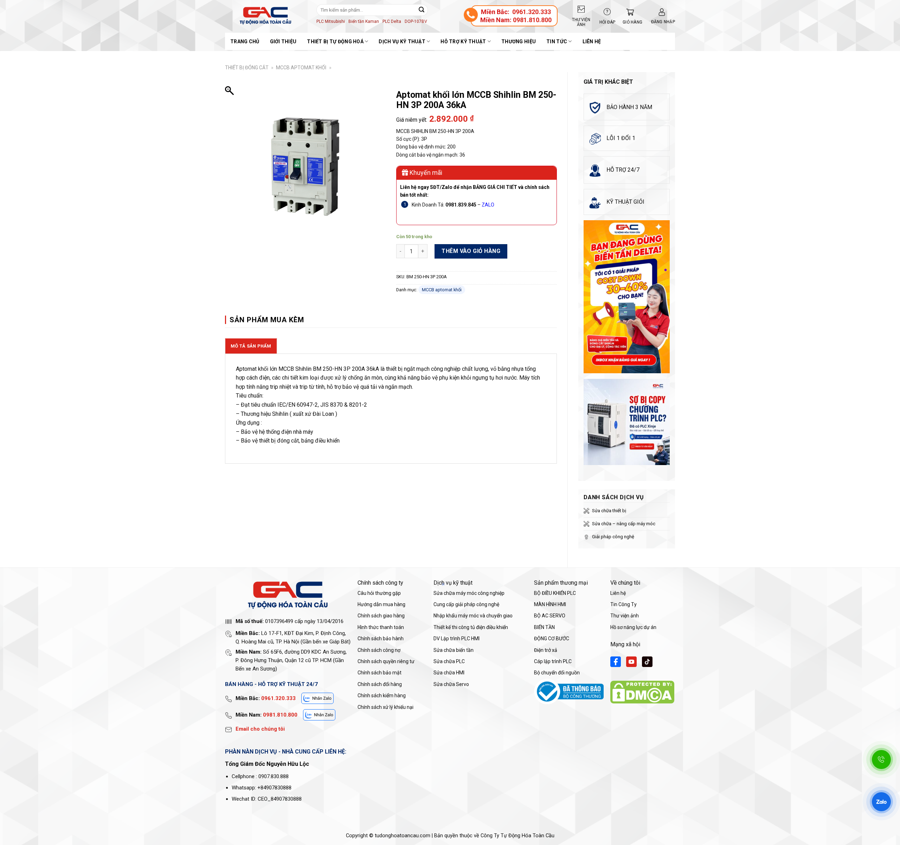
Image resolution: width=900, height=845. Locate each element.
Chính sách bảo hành (381, 638)
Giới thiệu (283, 41)
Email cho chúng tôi (260, 729)
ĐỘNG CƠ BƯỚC (551, 638)
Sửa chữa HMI (448, 672)
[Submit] (422, 10)
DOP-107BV (416, 21)
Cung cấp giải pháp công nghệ (466, 604)
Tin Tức (556, 41)
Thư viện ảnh (624, 615)
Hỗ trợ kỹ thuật (463, 41)
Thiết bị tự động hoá (335, 41)
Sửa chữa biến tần (453, 650)
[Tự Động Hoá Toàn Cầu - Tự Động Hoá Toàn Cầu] (265, 16)
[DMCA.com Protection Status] (642, 691)
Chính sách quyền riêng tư (386, 661)
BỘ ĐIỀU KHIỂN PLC (555, 593)
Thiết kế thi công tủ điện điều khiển (470, 627)
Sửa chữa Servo (451, 684)
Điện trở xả (545, 650)
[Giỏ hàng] (628, 12)
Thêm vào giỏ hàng (471, 251)
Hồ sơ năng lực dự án (633, 627)
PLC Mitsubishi (330, 21)
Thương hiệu (518, 41)
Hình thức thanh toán (381, 627)
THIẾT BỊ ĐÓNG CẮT (247, 67)
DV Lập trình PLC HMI (456, 638)
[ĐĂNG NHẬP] (662, 12)
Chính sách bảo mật (379, 672)
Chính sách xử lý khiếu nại (385, 707)
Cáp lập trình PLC (553, 661)
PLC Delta (391, 21)
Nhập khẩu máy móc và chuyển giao (473, 615)
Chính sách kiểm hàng (382, 695)
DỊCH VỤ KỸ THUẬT (402, 41)
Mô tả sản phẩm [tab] (251, 346)
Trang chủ (244, 41)
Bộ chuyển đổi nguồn (557, 672)
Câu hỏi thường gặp (379, 593)
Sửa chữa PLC (449, 661)
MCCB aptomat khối (301, 67)
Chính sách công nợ (379, 650)
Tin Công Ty (623, 604)
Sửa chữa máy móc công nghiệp (468, 593)
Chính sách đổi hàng (380, 684)
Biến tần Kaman (363, 21)
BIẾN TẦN (544, 627)
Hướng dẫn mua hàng (381, 604)
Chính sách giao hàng (381, 615)
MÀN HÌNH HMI (550, 604)
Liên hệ (592, 41)
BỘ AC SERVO (549, 615)
